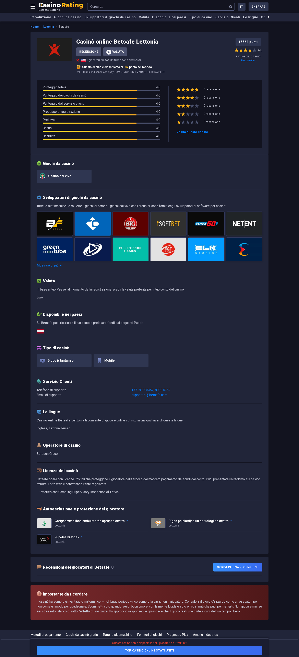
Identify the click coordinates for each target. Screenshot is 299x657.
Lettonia (48, 26)
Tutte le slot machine (117, 635)
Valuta (144, 17)
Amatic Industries (205, 635)
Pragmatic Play (177, 635)
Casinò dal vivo (59, 176)
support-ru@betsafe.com (149, 395)
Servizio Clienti (227, 17)
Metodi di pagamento (46, 635)
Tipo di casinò (200, 17)
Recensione (88, 51)
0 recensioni (248, 60)
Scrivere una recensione (238, 567)
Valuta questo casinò (192, 132)
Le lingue (250, 17)
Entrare (258, 6)
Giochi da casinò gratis (82, 635)
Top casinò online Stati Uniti (149, 650)
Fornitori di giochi (149, 635)
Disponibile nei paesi (169, 17)
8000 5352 (162, 390)
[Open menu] (32, 7)
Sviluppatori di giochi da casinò (110, 17)
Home (35, 26)
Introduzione (41, 17)
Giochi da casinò (67, 17)
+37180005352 (143, 390)
